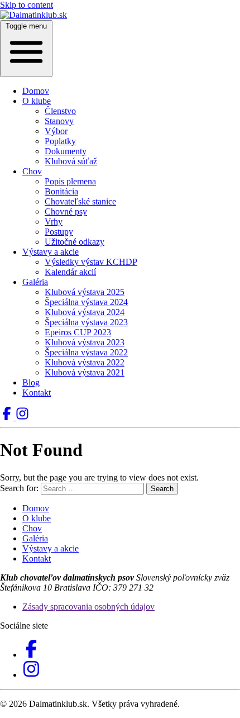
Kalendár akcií (70, 272)
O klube (36, 101)
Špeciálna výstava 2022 (86, 352)
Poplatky (60, 141)
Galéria (35, 282)
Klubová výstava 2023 (84, 342)
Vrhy (54, 221)
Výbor (56, 131)
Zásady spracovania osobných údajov (88, 606)
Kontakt (36, 392)
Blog (31, 382)
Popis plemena (70, 181)
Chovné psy (66, 211)
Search (162, 488)
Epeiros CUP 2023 (78, 332)
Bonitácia (61, 191)
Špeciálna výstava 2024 (86, 302)
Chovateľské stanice (80, 201)
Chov (32, 171)
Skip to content (26, 4)
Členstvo (60, 111)
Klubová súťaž (71, 161)
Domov (35, 91)
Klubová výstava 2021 (84, 372)
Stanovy (59, 121)
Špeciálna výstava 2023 (86, 322)
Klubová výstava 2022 (84, 362)
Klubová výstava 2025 (84, 292)
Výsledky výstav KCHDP (91, 262)
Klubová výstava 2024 (84, 312)
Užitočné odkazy (74, 241)
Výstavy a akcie (50, 251)
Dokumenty (66, 151)
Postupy (59, 231)
